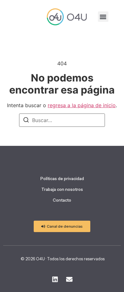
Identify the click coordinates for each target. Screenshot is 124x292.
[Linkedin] (55, 279)
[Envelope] (69, 279)
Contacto (62, 200)
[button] (103, 16)
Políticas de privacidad (62, 178)
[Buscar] (26, 120)
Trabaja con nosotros (62, 189)
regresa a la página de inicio (82, 105)
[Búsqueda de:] (62, 120)
